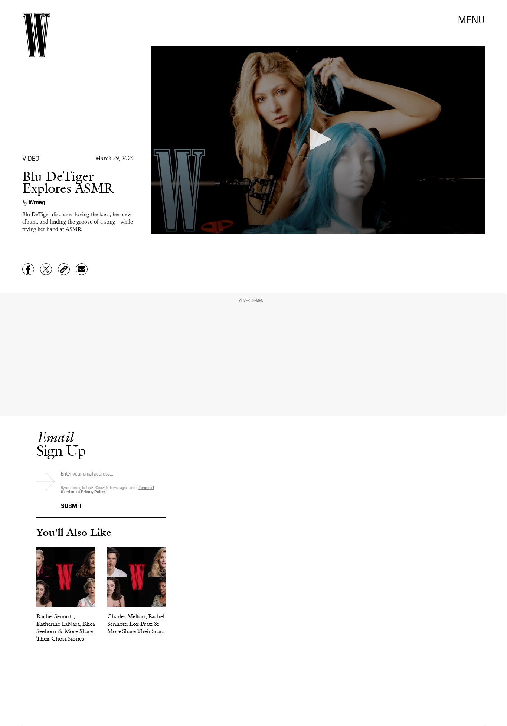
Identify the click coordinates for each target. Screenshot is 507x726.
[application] (318, 140)
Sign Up (60, 443)
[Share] (28, 269)
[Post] (46, 269)
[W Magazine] (36, 35)
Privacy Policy (93, 491)
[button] (318, 139)
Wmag (37, 201)
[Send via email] (82, 269)
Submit (71, 505)
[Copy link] (64, 269)
